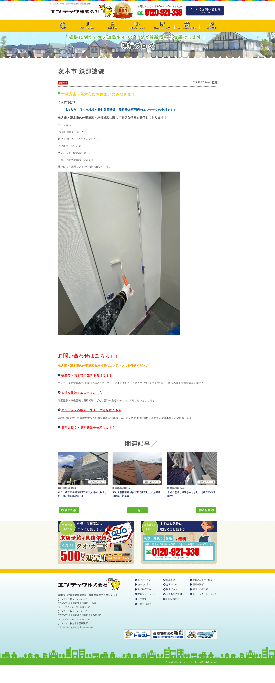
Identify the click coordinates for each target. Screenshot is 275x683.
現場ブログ (63, 83)
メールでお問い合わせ (205, 11)
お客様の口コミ (137, 28)
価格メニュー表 (162, 28)
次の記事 (70, 510)
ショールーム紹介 (187, 28)
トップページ (144, 579)
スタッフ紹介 (144, 603)
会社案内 (112, 28)
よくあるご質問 (174, 594)
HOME (62, 28)
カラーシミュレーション (205, 594)
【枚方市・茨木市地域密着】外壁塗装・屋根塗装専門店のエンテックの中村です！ (120, 109)
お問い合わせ (173, 599)
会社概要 (142, 599)
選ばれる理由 (144, 589)
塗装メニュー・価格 (203, 579)
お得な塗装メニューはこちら (81, 392)
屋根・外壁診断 (200, 589)
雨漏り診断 (198, 584)
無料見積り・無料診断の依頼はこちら (88, 427)
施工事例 (212, 28)
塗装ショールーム (146, 594)
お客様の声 (171, 584)
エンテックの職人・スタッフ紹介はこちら (91, 410)
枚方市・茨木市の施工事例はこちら (86, 375)
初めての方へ (87, 28)
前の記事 (205, 510)
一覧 (137, 510)
